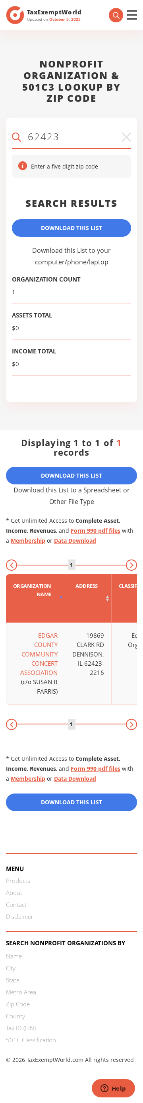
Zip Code (18, 1004)
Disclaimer (19, 916)
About (14, 893)
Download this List (71, 802)
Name (14, 956)
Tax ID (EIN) (21, 1028)
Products (18, 881)
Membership (28, 540)
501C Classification (31, 1040)
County (15, 1016)
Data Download (75, 540)
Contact (16, 905)
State (12, 980)
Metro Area (21, 992)
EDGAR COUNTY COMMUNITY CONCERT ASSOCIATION (39, 653)
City (10, 968)
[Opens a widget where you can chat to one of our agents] (113, 1089)
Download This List (71, 228)
